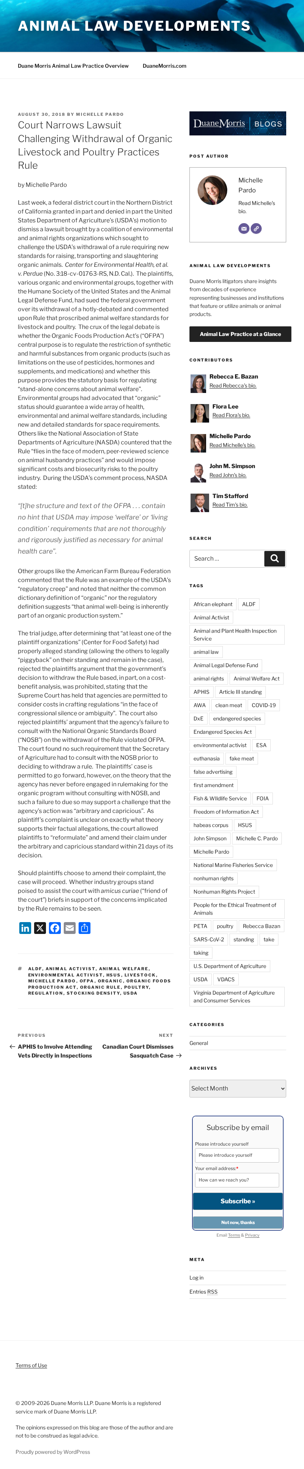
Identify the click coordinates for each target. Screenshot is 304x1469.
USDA (130, 993)
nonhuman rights (214, 878)
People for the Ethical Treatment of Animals (235, 909)
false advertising (213, 772)
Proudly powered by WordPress (53, 1452)
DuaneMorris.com (164, 66)
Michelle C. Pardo (257, 838)
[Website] (256, 228)
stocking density (93, 993)
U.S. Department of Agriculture (230, 966)
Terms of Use (31, 1365)
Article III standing (240, 692)
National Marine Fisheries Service (233, 865)
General (198, 1043)
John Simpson (210, 838)
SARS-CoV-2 (209, 939)
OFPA (87, 981)
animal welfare (124, 968)
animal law (206, 652)
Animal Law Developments (134, 26)
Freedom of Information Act (226, 812)
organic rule (100, 987)
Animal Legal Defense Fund (226, 665)
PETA (200, 926)
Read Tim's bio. (230, 504)
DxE (199, 718)
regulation (45, 993)
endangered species (237, 718)
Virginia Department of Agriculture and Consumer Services (234, 996)
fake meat (241, 758)
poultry (136, 987)
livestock (140, 975)
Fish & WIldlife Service (220, 798)
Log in (196, 1277)
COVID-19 (264, 705)
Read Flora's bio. (231, 415)
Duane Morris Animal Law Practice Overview (73, 66)
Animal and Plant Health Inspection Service (235, 635)
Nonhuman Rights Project (224, 891)
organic (110, 981)
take (269, 939)
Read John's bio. (228, 475)
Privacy (252, 1235)
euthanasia (207, 758)
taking (201, 952)
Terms (234, 1235)
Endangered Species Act (223, 732)
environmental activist (65, 975)
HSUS (113, 975)
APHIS (201, 692)
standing (244, 939)
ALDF (35, 968)
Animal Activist (71, 968)
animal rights (209, 678)
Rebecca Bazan (261, 926)
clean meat (228, 705)
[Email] (244, 228)
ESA (261, 745)
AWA (200, 705)
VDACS (226, 979)
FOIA (263, 798)
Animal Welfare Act (257, 678)
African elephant (213, 604)
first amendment (214, 785)
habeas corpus (211, 825)
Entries (203, 1291)
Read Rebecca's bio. (233, 385)
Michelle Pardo (100, 114)
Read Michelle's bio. (232, 445)
